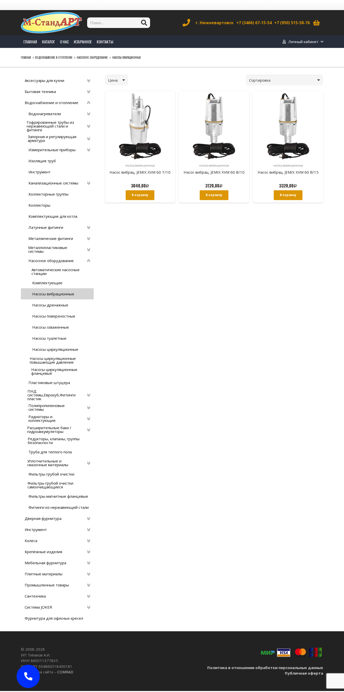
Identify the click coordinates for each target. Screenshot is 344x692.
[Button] (28, 676)
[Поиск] (144, 23)
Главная (26, 57)
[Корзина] (316, 22)
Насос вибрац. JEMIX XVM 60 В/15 (288, 172)
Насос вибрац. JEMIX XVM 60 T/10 (140, 172)
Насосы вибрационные (140, 165)
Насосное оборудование (92, 57)
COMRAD (65, 671)
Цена (113, 80)
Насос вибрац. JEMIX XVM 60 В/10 (214, 172)
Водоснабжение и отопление (54, 57)
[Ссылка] (51, 22)
